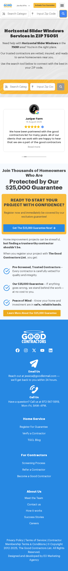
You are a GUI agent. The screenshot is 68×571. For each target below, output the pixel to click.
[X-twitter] (34, 350)
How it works (34, 510)
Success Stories (34, 517)
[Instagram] (26, 350)
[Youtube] (42, 350)
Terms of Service (35, 540)
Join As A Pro (22, 6)
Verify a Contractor (34, 433)
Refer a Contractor (34, 469)
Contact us (34, 504)
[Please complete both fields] (63, 14)
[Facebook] (17, 350)
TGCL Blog (34, 440)
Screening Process (34, 463)
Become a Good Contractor (34, 476)
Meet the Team (34, 498)
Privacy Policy (15, 540)
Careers (34, 523)
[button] (62, 5)
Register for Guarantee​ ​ (34, 427)
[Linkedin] (50, 350)
